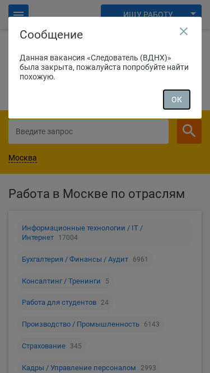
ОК (176, 99)
